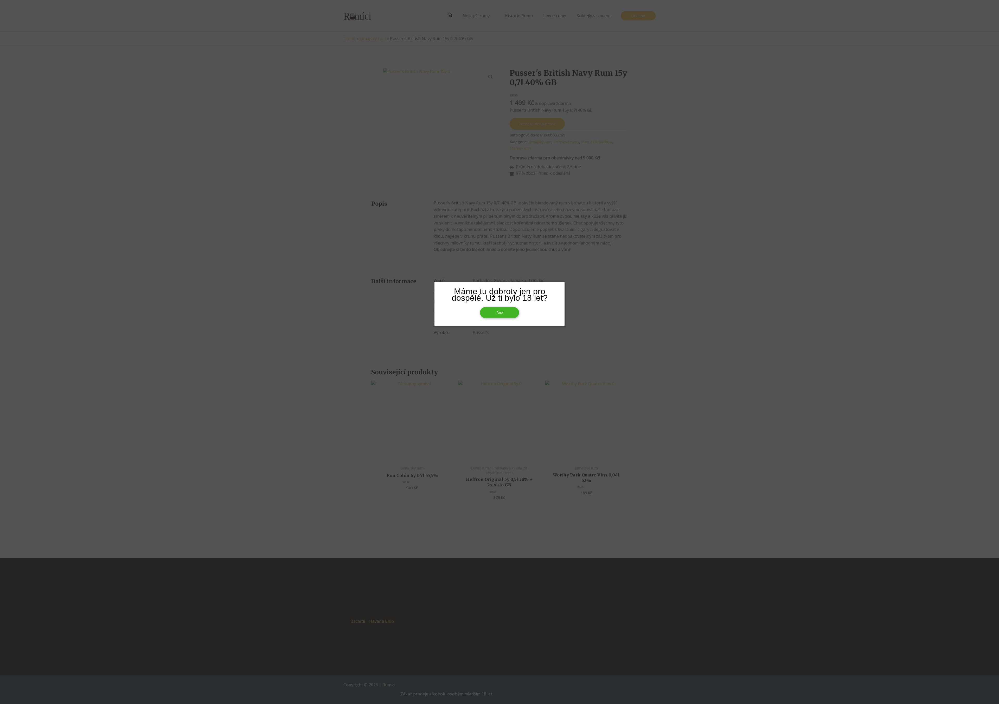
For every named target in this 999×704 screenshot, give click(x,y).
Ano (500, 313)
